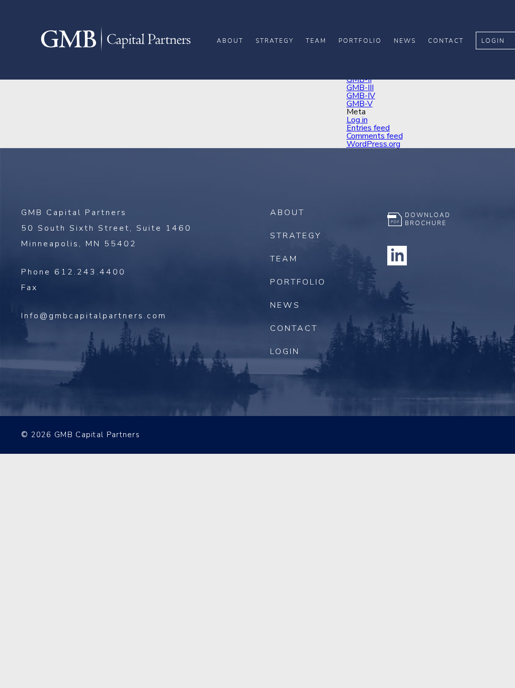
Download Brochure (428, 219)
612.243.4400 (90, 272)
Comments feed (375, 136)
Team (316, 41)
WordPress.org (373, 144)
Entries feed (368, 127)
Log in (357, 119)
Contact (446, 41)
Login (493, 41)
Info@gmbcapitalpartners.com (93, 315)
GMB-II (359, 79)
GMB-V (360, 103)
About (230, 41)
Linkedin (397, 255)
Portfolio (360, 41)
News (405, 41)
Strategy (274, 41)
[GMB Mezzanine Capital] (115, 49)
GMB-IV (361, 95)
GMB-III (360, 87)
